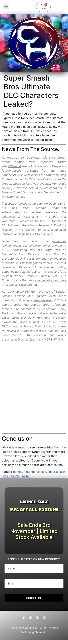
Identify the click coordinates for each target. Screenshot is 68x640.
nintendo (30, 471)
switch (26, 476)
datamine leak (42, 300)
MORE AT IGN (53, 339)
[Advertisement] (34, 391)
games (17, 471)
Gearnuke (33, 157)
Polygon (30, 291)
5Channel (14, 166)
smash (41, 471)
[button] (6, 6)
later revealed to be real (27, 221)
